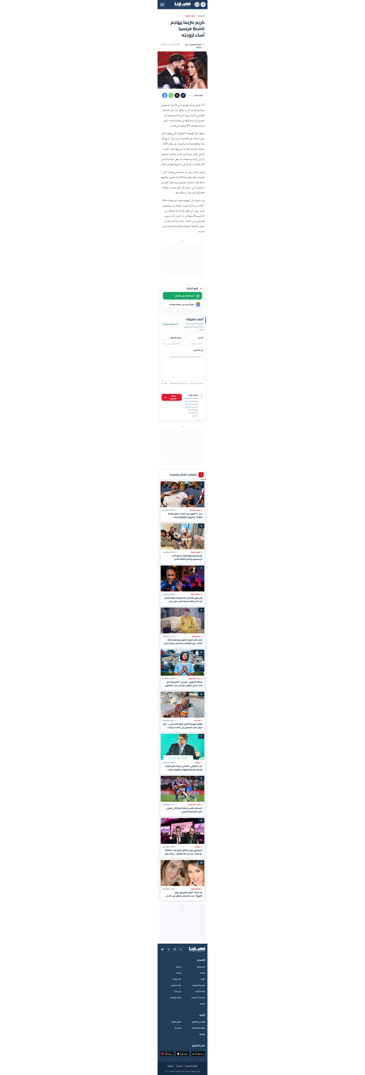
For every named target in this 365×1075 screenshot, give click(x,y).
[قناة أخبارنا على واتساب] (196, 4)
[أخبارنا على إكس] (168, 949)
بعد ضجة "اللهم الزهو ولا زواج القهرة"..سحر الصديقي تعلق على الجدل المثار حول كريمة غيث (184, 894)
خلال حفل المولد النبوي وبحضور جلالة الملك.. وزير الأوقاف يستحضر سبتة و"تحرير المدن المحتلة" (183, 641)
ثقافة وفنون (176, 985)
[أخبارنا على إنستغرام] (174, 949)
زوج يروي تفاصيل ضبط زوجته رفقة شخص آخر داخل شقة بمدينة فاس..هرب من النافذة (183, 599)
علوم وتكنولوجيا (198, 985)
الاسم (200, 337)
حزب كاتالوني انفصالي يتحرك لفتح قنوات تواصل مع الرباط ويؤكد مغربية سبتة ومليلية (183, 767)
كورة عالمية (190, 15)
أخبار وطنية (201, 966)
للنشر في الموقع (198, 1021)
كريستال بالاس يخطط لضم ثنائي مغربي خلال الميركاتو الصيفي (184, 809)
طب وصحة (177, 979)
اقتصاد (202, 973)
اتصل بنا (178, 1028)
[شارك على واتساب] (171, 95)
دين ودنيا (177, 991)
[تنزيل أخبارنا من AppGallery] (167, 1053)
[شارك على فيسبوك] (164, 95)
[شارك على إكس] (177, 95)
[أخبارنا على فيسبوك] (203, 4)
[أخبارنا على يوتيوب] (162, 949)
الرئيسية (201, 15)
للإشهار (202, 1034)
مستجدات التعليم (198, 997)
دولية (203, 979)
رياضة (179, 973)
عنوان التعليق (175, 337)
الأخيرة (202, 1003)
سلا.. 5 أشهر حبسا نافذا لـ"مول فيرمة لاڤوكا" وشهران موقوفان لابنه (185, 515)
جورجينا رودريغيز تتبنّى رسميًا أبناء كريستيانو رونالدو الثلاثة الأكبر (187, 557)
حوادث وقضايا (175, 997)
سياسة (178, 966)
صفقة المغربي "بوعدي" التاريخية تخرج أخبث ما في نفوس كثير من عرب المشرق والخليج (184, 683)
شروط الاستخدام (198, 1028)
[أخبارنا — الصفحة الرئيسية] (182, 4)
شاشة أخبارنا (200, 991)
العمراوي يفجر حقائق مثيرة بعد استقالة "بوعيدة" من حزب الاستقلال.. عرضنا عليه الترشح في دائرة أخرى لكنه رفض (183, 852)
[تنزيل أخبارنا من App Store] (182, 1053)
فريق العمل (176, 1021)
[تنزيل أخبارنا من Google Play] (198, 1053)
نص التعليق (197, 350)
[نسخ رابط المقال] (183, 95)
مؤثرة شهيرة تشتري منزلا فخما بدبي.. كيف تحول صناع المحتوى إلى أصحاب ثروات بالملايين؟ (182, 725)
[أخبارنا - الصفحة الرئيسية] (197, 949)
